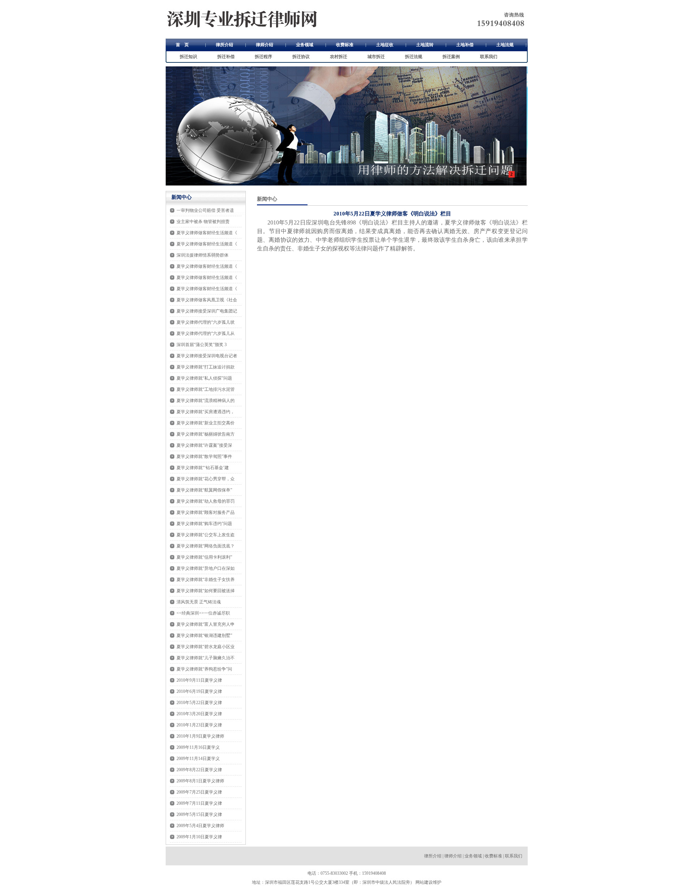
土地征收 (384, 44)
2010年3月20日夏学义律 (199, 713)
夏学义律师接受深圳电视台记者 (206, 355)
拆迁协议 (301, 56)
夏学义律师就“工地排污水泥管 (205, 389)
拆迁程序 (263, 56)
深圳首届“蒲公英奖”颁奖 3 (201, 344)
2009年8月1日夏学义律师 (200, 780)
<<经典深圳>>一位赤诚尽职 (203, 613)
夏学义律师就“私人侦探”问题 (204, 378)
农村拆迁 (338, 56)
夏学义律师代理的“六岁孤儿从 (205, 333)
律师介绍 (264, 44)
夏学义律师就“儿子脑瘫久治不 (205, 657)
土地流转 (424, 44)
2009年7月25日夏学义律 (199, 792)
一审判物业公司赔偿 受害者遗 (205, 210)
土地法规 (505, 44)
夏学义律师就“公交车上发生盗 (205, 534)
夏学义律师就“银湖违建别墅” (204, 635)
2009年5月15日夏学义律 (199, 814)
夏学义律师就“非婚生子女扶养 (205, 579)
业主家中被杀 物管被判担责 (203, 221)
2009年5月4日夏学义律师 (200, 825)
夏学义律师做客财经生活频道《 (206, 232)
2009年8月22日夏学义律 (199, 769)
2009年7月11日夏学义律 (199, 803)
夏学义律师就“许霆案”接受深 (204, 445)
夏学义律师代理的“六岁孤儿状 (205, 322)
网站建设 (424, 882)
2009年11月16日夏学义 (198, 747)
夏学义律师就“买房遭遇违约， (205, 411)
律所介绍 (224, 44)
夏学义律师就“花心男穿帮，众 (205, 478)
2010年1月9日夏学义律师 (200, 736)
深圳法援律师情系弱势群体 (202, 255)
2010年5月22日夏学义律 (199, 702)
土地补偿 (465, 44)
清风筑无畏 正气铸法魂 (198, 601)
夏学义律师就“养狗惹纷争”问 (204, 669)
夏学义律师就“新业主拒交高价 (205, 422)
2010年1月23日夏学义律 (199, 724)
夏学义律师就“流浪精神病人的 (205, 400)
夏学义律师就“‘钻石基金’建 (202, 467)
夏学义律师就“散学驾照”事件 (204, 456)
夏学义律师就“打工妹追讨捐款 (205, 367)
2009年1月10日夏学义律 (199, 836)
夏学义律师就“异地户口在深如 (205, 568)
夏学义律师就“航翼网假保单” (204, 490)
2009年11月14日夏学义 (198, 758)
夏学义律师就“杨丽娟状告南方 (205, 434)
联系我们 (488, 56)
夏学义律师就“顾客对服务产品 (205, 512)
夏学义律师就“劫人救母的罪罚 (205, 501)
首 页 (182, 44)
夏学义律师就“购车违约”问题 (204, 523)
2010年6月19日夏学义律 (199, 691)
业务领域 (304, 44)
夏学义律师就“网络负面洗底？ (205, 546)
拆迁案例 (451, 56)
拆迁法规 (413, 56)
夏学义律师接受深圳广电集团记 (206, 311)
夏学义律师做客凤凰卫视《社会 (206, 299)
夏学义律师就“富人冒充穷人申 (205, 624)
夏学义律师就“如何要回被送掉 (205, 590)
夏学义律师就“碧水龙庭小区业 (205, 646)
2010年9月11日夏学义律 (199, 680)
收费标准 (344, 44)
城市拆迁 (376, 56)
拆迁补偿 (226, 56)
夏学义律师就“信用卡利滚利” (204, 557)
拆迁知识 (188, 56)
